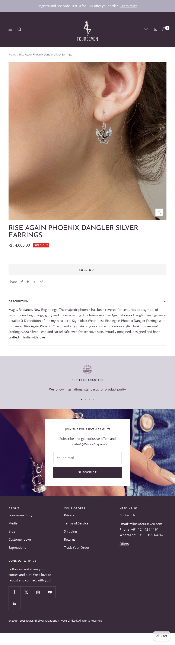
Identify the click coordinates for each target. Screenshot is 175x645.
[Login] (155, 29)
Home (12, 54)
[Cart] (164, 29)
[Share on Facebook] (22, 281)
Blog (12, 531)
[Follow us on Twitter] (26, 592)
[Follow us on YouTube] (49, 592)
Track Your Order (76, 547)
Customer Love (20, 539)
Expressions (17, 547)
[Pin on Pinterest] (28, 281)
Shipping (70, 531)
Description (19, 301)
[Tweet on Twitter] (34, 281)
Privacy (69, 515)
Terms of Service (76, 523)
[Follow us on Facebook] (14, 592)
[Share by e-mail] (41, 281)
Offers (124, 543)
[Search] (19, 29)
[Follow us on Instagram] (38, 592)
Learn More (128, 6)
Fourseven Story (20, 515)
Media (13, 523)
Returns (69, 539)
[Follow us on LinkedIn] (14, 604)
